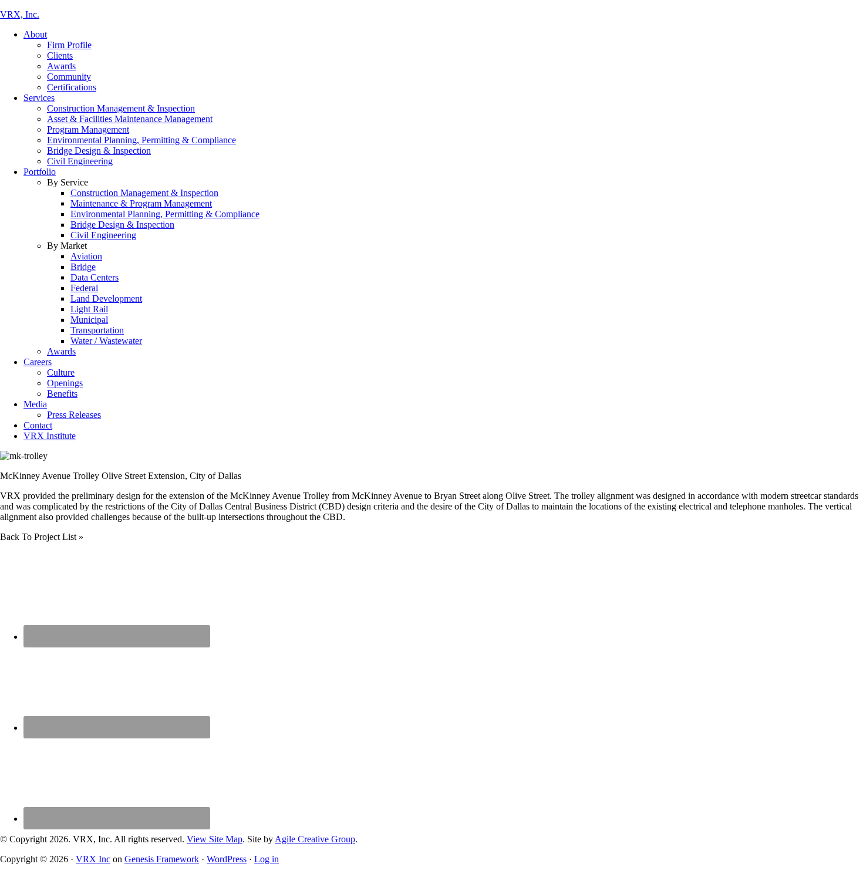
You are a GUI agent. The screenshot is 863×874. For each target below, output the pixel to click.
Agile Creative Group (315, 839)
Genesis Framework (161, 859)
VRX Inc (93, 859)
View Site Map (214, 839)
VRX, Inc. (19, 14)
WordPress (227, 859)
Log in (266, 859)
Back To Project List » (41, 537)
